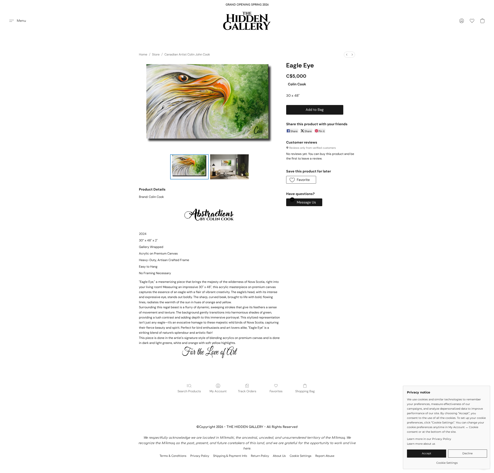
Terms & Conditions (173, 456)
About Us (279, 456)
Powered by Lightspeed (247, 462)
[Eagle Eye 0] (189, 166)
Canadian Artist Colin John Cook (187, 54)
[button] (247, 20)
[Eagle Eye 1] (229, 166)
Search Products (189, 391)
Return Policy (260, 456)
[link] (447, 461)
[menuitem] (346, 54)
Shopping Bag (305, 391)
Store (156, 54)
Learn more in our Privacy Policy (429, 439)
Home (143, 54)
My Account (218, 391)
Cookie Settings (300, 456)
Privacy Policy (199, 456)
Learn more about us (421, 443)
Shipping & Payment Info (230, 456)
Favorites (276, 391)
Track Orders (247, 391)
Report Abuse (324, 456)
